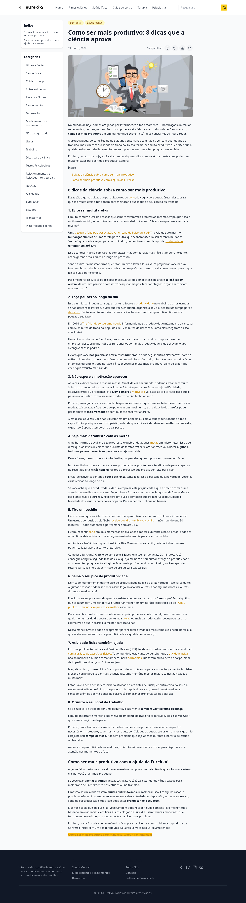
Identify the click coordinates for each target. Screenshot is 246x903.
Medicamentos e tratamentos (36, 123)
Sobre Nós (132, 867)
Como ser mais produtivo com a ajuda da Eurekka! (41, 41)
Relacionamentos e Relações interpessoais (40, 175)
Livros (29, 141)
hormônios (135, 658)
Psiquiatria (159, 7)
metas (154, 442)
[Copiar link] (190, 48)
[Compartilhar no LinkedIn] (182, 48)
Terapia (142, 7)
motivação (138, 392)
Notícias (31, 185)
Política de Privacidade (140, 878)
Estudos (31, 209)
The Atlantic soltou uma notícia (101, 323)
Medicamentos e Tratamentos (91, 873)
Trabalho (31, 149)
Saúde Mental (81, 867)
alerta (127, 618)
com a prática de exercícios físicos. (90, 653)
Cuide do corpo (122, 7)
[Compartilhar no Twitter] (175, 48)
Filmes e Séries (77, 7)
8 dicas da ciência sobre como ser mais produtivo (41, 33)
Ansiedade (32, 193)
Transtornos (34, 218)
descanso (74, 312)
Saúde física (99, 7)
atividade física (178, 653)
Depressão (33, 113)
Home (59, 7)
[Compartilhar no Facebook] (168, 48)
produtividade (174, 241)
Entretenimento (36, 89)
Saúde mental (34, 105)
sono (132, 197)
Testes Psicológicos (38, 165)
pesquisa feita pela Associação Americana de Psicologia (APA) (114, 232)
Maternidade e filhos (39, 226)
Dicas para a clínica (38, 157)
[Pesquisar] (224, 8)
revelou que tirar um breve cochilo (132, 520)
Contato (131, 873)
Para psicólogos (36, 97)
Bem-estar (32, 201)
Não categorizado (37, 133)
